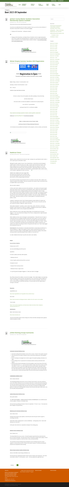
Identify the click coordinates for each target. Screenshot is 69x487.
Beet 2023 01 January (54, 82)
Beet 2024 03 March (54, 107)
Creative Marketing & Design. (13, 485)
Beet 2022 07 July (53, 71)
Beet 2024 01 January (54, 104)
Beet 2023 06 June (53, 91)
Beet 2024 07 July (53, 114)
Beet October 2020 (54, 155)
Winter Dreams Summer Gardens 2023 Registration (27, 61)
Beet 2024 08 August (54, 116)
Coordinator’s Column (54, 36)
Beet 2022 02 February (54, 62)
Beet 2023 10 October (54, 98)
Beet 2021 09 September (55, 54)
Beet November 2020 (54, 154)
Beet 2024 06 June (53, 113)
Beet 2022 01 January (54, 61)
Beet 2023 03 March (54, 86)
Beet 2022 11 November (55, 79)
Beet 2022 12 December (55, 80)
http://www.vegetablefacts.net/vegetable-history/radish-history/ (22, 293)
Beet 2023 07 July (53, 93)
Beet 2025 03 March (54, 129)
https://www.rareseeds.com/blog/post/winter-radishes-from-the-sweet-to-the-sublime (26, 299)
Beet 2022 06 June (53, 70)
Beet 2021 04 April (53, 45)
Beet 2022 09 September (55, 75)
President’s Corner (54, 35)
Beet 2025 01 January (54, 125)
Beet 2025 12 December (55, 145)
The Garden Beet (53, 161)
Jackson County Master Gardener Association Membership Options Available (25, 19)
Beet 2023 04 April (53, 87)
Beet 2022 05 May (53, 68)
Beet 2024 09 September (55, 118)
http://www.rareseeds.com (15, 314)
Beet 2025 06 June (53, 134)
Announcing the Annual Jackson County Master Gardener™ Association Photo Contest (55, 27)
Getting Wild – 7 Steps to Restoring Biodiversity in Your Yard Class (56, 31)
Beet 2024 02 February (54, 105)
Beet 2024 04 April (53, 109)
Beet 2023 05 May (53, 89)
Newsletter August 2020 (54, 159)
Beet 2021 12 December (55, 59)
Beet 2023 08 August (54, 95)
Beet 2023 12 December (55, 102)
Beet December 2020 (54, 148)
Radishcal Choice (15, 152)
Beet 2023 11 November (55, 100)
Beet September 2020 (54, 157)
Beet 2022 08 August (54, 73)
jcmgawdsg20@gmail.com (19, 115)
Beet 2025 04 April (53, 130)
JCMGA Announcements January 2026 (57, 33)
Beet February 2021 (54, 150)
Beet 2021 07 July (53, 50)
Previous (12, 465)
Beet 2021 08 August (54, 52)
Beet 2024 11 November (55, 121)
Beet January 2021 (53, 152)
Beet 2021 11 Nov (53, 57)
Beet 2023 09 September (21, 22)
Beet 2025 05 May (53, 132)
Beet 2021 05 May (53, 46)
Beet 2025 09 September (55, 139)
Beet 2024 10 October (54, 120)
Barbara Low (13, 22)
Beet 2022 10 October (54, 77)
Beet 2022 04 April (53, 66)
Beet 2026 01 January (54, 146)
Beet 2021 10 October (54, 55)
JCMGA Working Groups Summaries (22, 333)
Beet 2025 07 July (53, 136)
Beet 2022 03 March (54, 64)
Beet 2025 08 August (54, 138)
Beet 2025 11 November (55, 143)
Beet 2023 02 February (54, 84)
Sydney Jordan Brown (15, 154)
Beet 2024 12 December (55, 123)
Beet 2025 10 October (54, 141)
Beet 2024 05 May (53, 111)
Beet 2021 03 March (54, 43)
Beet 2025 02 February (54, 127)
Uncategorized (53, 163)
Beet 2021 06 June (53, 48)
